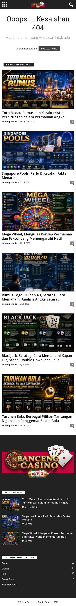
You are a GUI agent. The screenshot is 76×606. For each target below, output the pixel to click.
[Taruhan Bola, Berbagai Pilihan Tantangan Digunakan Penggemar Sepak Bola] (38, 393)
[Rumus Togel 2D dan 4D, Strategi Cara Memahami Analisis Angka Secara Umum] (38, 272)
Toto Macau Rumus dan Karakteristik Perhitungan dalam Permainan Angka (33, 114)
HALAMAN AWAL (49, 49)
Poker (5, 563)
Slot (4, 574)
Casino (5, 568)
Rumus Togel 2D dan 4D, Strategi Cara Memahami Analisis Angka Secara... (33, 297)
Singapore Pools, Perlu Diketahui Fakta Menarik (34, 175)
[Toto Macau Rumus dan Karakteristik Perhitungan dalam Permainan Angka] (38, 89)
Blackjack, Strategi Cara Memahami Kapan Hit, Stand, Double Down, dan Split (37, 357)
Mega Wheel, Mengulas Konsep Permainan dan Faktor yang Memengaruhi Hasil (37, 236)
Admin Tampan (45, 602)
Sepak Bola (8, 579)
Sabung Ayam (9, 584)
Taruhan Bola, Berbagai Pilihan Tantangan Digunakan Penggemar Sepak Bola (37, 418)
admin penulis (9, 121)
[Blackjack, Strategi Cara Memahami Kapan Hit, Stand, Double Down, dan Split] (38, 332)
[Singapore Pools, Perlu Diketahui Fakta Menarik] (38, 150)
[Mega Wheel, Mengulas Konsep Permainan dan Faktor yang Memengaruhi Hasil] (38, 211)
